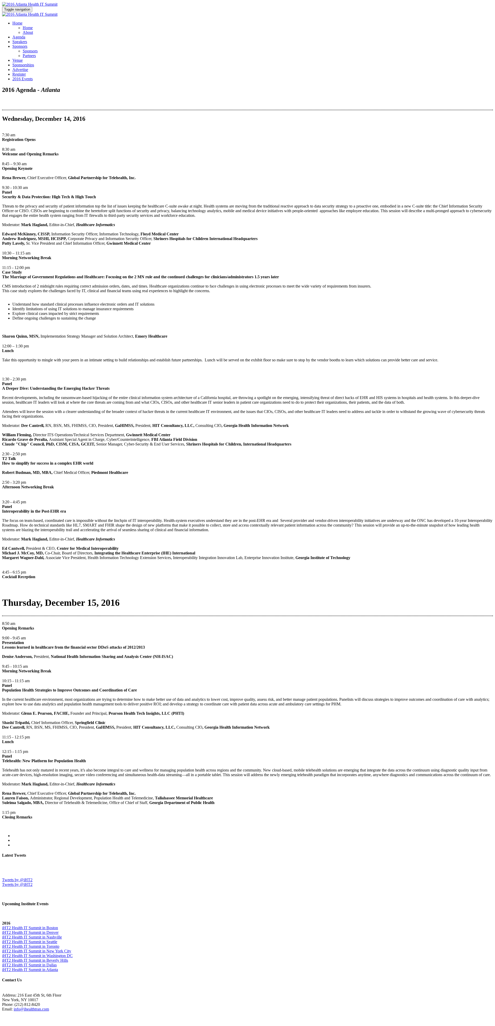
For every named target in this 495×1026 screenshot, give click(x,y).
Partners (29, 55)
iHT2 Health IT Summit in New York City (36, 951)
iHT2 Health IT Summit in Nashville (32, 937)
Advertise (20, 69)
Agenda (18, 37)
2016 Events (22, 79)
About (28, 32)
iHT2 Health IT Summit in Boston (30, 928)
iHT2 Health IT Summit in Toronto (30, 946)
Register (19, 74)
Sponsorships (23, 65)
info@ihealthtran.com (31, 1009)
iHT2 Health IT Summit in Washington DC (37, 955)
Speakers (19, 41)
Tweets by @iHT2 (17, 880)
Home (17, 23)
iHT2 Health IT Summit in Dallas (29, 965)
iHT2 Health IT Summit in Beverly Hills (35, 960)
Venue (17, 60)
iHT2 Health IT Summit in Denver (30, 932)
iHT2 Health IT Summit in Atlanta (30, 969)
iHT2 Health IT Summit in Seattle (29, 942)
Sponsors (19, 46)
